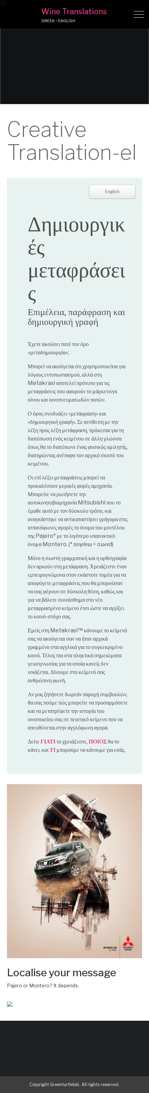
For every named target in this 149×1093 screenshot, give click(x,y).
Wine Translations (74, 11)
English (112, 191)
